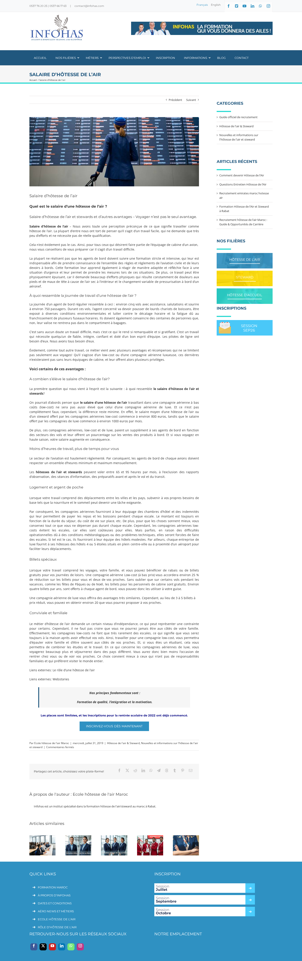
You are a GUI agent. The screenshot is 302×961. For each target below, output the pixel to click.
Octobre (163, 911)
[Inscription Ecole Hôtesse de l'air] (202, 28)
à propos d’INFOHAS (54, 895)
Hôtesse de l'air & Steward (123, 743)
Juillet (162, 888)
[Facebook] (33, 946)
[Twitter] (43, 946)
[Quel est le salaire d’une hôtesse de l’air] (114, 151)
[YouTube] (52, 946)
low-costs (83, 633)
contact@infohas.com (89, 6)
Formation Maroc (53, 887)
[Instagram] (80, 946)
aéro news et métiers (56, 911)
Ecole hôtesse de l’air (56, 919)
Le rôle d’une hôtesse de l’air (74, 670)
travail (178, 272)
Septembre (166, 899)
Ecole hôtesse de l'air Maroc (51, 743)
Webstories (61, 679)
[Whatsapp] (71, 946)
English (216, 4)
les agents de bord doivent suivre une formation (114, 258)
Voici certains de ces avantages (56, 369)
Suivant (191, 100)
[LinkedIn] (61, 946)
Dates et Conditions (55, 903)
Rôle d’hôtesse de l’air (57, 927)
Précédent (175, 100)
